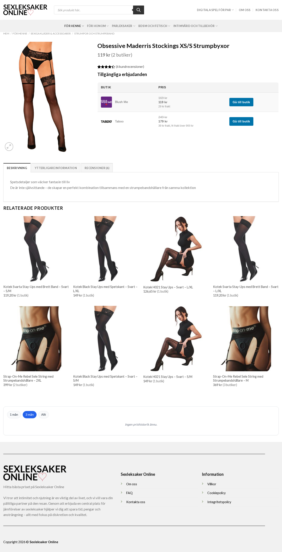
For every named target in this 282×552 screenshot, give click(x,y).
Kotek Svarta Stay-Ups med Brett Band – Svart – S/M (36, 289)
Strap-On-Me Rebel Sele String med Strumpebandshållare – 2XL (28, 379)
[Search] (138, 10)
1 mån (14, 414)
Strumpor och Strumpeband (94, 33)
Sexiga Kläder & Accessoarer (51, 33)
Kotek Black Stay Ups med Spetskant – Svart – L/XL (105, 289)
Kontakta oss (267, 10)
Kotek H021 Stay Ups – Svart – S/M (167, 377)
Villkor (211, 484)
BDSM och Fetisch (152, 26)
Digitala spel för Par (214, 10)
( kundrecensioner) (130, 67)
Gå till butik (241, 102)
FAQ (129, 493)
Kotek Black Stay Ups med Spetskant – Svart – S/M (105, 379)
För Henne (72, 26)
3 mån (30, 414)
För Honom (96, 26)
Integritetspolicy (219, 502)
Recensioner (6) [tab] (97, 168)
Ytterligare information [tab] (56, 168)
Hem (6, 33)
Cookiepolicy (216, 493)
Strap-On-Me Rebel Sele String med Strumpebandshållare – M (238, 379)
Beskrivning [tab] (17, 168)
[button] (9, 146)
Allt (43, 414)
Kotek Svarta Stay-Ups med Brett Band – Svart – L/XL (245, 289)
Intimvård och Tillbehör (194, 26)
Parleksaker (122, 26)
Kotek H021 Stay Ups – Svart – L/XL (168, 287)
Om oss (245, 10)
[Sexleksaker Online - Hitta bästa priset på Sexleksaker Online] (25, 10)
